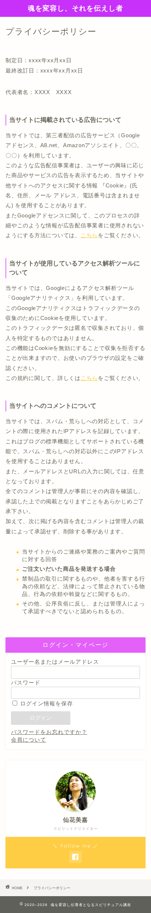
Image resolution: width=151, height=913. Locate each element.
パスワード (25, 682)
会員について (28, 740)
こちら (89, 235)
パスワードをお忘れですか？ (49, 732)
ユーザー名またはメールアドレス (55, 662)
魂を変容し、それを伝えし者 (75, 8)
